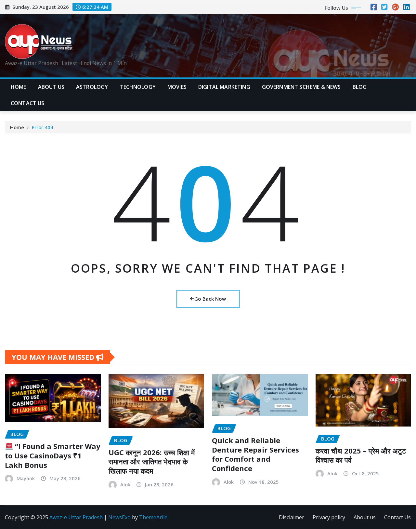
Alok (125, 484)
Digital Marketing (224, 86)
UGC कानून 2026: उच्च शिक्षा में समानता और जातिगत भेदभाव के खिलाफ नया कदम (152, 461)
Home (18, 86)
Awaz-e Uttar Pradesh (76, 517)
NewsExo (119, 517)
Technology (138, 86)
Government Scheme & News (301, 86)
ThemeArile (153, 517)
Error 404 (42, 127)
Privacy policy (329, 517)
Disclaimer (291, 517)
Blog (360, 86)
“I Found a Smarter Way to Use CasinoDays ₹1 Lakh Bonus (52, 455)
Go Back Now (210, 298)
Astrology (92, 86)
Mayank (26, 478)
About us (365, 517)
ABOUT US (51, 86)
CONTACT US (28, 103)
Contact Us (397, 517)
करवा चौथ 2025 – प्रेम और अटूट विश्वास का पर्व (361, 455)
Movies (177, 86)
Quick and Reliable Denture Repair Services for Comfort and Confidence (255, 454)
